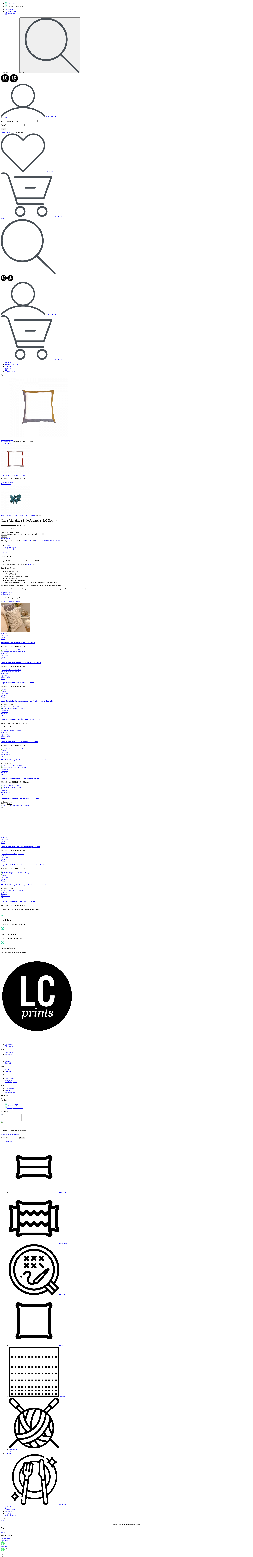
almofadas (29, 564)
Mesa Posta (62, 1504)
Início (2, 441)
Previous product (6, 443)
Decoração (8, 1063)
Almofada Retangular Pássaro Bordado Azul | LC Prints (24, 760)
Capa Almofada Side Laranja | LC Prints (13, 475)
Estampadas (63, 1243)
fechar (3, 1520)
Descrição (8, 545)
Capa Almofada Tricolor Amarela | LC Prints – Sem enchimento (27, 701)
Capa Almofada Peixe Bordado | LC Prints (18, 901)
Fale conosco (9, 1046)
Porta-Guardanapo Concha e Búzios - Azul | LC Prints (18, 516)
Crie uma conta (9, 118)
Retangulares (63, 1192)
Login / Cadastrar (10, 1515)
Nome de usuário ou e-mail (10, 121)
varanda (58, 540)
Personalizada (13, 1449)
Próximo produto (6, 484)
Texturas (62, 1397)
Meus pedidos (9, 1080)
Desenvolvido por (10, 1134)
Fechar (3, 639)
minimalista (45, 540)
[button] (126, 1049)
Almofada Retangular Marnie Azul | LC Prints (20, 798)
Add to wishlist (5, 538)
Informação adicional (11, 547)
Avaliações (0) (9, 549)
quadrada (52, 540)
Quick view (4, 635)
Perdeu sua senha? (6, 132)
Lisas (6, 441)
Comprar (4, 536)
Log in (3, 129)
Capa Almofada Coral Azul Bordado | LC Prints (20, 778)
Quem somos (9, 1044)
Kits (10, 1451)
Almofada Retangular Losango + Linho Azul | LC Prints (24, 885)
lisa (40, 540)
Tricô (61, 1448)
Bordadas (62, 1294)
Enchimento (4, 532)
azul (36, 540)
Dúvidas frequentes (11, 1082)
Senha (3, 125)
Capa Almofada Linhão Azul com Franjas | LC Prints (22, 865)
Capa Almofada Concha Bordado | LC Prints (19, 742)
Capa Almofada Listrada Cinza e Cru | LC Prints (21, 663)
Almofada (24, 540)
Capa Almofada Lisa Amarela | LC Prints (17, 683)
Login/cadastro (9, 1078)
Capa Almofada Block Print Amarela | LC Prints (20, 719)
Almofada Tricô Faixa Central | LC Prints (18, 643)
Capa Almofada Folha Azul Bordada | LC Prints (20, 847)
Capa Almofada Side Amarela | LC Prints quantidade (19, 534)
